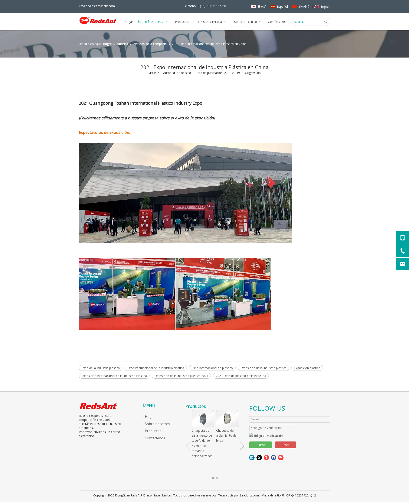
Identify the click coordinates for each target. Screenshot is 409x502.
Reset (285, 445)
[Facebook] (273, 457)
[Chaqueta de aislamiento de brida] (227, 418)
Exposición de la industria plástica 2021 (181, 376)
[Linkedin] (252, 457)
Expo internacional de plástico (212, 368)
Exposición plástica (307, 368)
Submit (260, 445)
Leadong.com (249, 495)
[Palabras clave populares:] (326, 22)
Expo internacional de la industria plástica (155, 368)
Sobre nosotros (157, 423)
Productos (153, 430)
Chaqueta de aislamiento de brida (226, 435)
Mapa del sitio (271, 495)
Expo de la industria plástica (101, 368)
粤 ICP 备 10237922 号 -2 (299, 495)
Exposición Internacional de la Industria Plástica (114, 376)
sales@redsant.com (101, 6)
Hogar (150, 416)
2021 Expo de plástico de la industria (241, 376)
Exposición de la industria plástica (264, 368)
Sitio (258, 73)
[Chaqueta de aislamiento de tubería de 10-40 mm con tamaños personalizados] (203, 418)
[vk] (281, 457)
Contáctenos (155, 438)
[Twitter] (259, 457)
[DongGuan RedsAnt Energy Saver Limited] (98, 405)
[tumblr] (266, 457)
